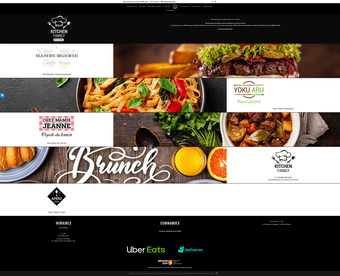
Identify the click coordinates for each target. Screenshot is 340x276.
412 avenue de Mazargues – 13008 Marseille (276, 224)
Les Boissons (196, 6)
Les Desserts (184, 6)
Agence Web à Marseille (189, 273)
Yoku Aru (142, 6)
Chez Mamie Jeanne (154, 6)
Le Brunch (166, 6)
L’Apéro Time (207, 6)
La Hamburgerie (131, 6)
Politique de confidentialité (162, 273)
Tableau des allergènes (204, 273)
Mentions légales (148, 273)
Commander (170, 10)
